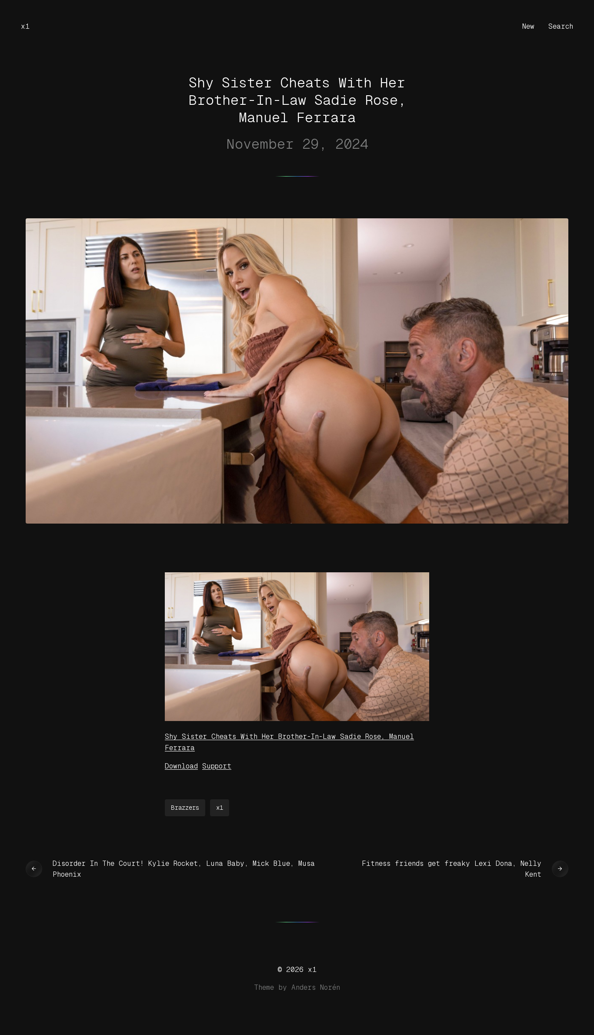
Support (216, 766)
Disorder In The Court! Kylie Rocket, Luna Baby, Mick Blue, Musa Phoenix (184, 869)
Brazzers (185, 807)
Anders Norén (315, 987)
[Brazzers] (297, 718)
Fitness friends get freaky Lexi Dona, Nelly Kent (451, 869)
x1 (25, 26)
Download (181, 766)
